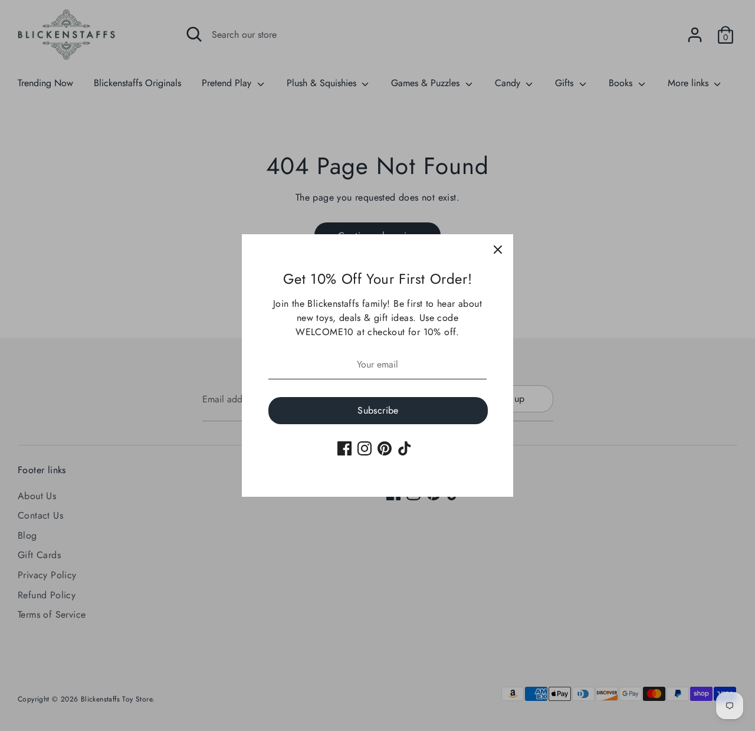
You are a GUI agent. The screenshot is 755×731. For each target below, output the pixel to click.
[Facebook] (344, 448)
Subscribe (378, 410)
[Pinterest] (385, 448)
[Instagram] (364, 448)
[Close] (498, 250)
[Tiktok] (405, 448)
